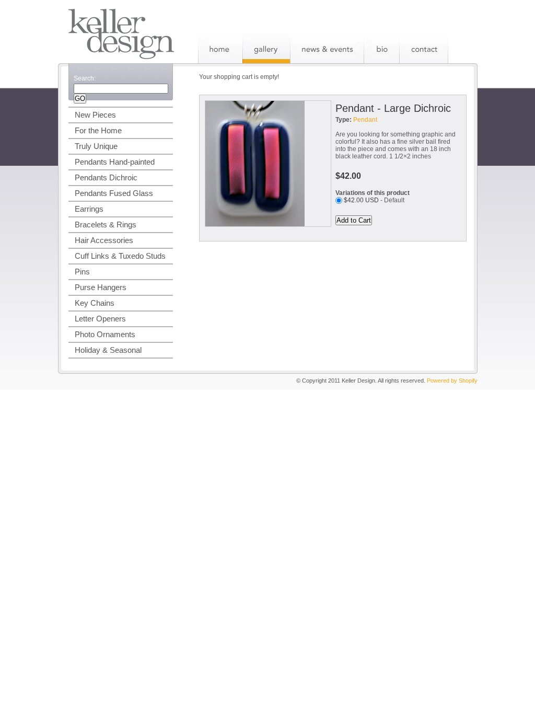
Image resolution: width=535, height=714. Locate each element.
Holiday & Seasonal (108, 350)
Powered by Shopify (452, 380)
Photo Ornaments (105, 334)
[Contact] (423, 48)
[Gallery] (266, 48)
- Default (374, 200)
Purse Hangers (100, 287)
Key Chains (94, 302)
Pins (82, 271)
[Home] (220, 48)
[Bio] (381, 48)
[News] (327, 48)
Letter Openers (100, 318)
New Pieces (95, 114)
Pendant (365, 119)
